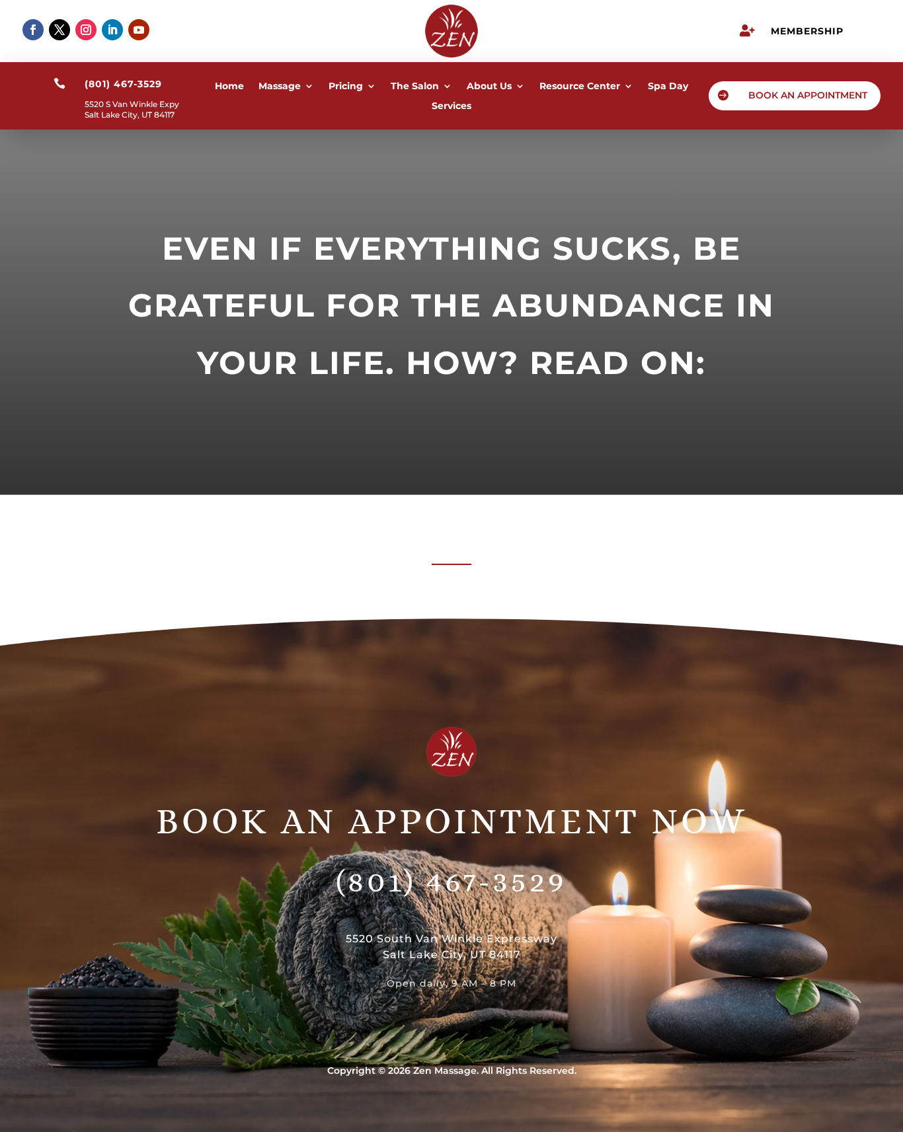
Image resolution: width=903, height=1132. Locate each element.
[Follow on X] (59, 29)
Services (451, 106)
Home (229, 86)
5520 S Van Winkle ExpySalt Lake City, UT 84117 (132, 109)
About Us (489, 86)
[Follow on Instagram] (86, 29)
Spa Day (668, 86)
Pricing (346, 86)
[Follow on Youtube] (138, 29)
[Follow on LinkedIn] (112, 29)
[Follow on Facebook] (33, 29)
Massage (279, 86)
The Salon (415, 86)
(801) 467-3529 (451, 881)
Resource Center (579, 86)
